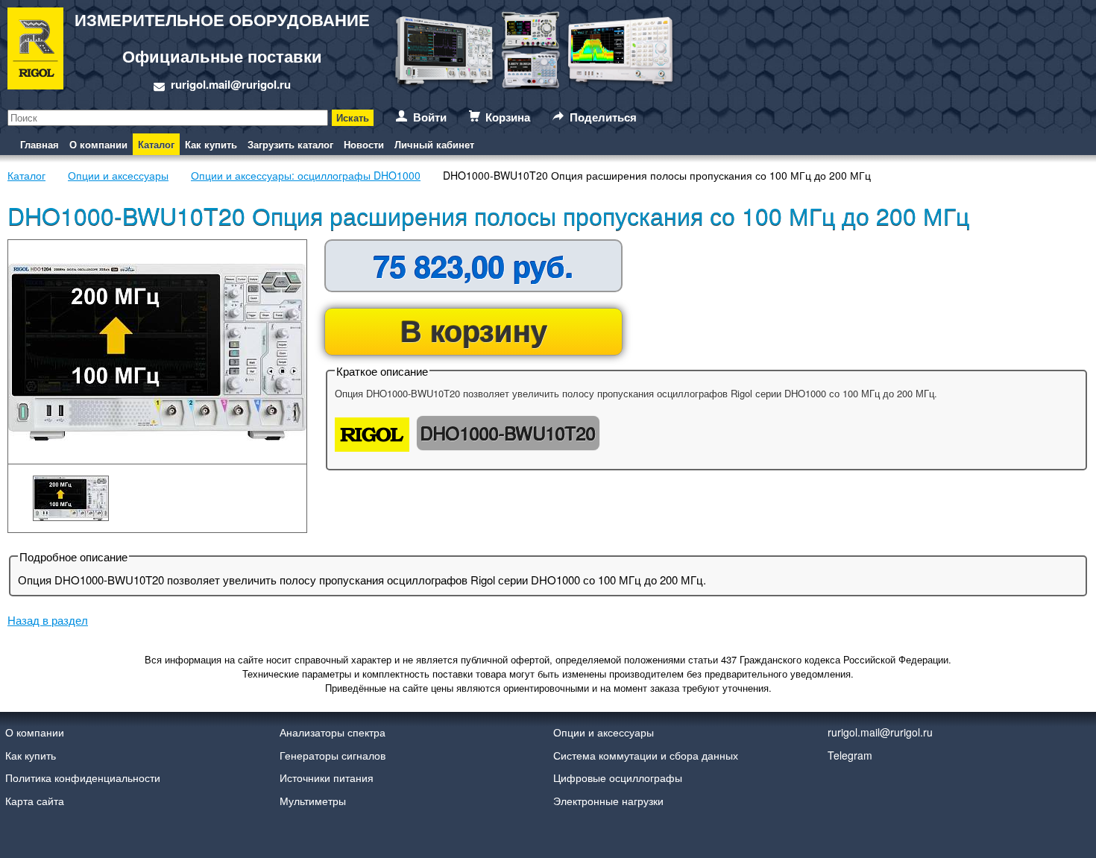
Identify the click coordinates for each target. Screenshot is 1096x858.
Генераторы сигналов (332, 755)
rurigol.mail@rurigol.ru (231, 84)
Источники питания (327, 777)
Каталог (156, 144)
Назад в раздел (47, 620)
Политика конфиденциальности (82, 777)
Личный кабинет (434, 144)
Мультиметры (313, 800)
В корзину (473, 330)
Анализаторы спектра (332, 732)
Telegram (850, 755)
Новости (364, 144)
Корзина (507, 117)
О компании (98, 144)
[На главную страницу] (35, 50)
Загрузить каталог (290, 144)
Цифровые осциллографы (617, 777)
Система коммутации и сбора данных (645, 755)
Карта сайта (34, 800)
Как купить (211, 144)
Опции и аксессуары (603, 732)
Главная (39, 144)
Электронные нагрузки (608, 800)
